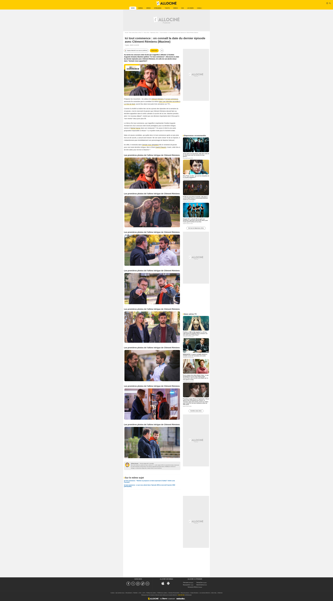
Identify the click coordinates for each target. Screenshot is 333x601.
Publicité (135, 592)
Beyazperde (186, 584)
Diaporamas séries (154, 32)
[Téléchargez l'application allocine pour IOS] (163, 583)
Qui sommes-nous (120, 592)
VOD (182, 8)
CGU (140, 592)
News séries (146, 32)
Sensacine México (193, 587)
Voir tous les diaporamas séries (196, 228)
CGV (144, 592)
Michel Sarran (135, 128)
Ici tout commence (171, 99)
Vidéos (175, 8)
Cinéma (140, 8)
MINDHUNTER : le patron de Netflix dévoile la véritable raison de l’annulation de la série (195, 355)
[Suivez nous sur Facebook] (128, 584)
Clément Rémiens (157, 99)
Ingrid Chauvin (161, 147)
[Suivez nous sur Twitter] (133, 584)
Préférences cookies (162, 592)
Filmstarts (186, 582)
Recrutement (129, 592)
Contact (112, 592)
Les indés (190, 8)
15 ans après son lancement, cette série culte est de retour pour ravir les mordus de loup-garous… (196, 155)
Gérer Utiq (213, 592)
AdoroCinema (200, 584)
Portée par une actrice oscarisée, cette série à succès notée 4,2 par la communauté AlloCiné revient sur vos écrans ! (195, 198)
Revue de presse (185, 592)
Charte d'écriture (194, 592)
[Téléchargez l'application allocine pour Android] (169, 583)
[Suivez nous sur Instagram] (138, 584)
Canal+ (199, 8)
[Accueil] (166, 3)
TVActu (167, 8)
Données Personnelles (173, 592)
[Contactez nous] (148, 584)
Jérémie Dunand (134, 463)
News (133, 8)
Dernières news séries (196, 410)
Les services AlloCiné (205, 592)
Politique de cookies (151, 592)
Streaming (157, 8)
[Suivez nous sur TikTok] (143, 584)
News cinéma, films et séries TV (136, 32)
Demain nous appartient (150, 145)
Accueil (126, 32)
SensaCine (199, 582)
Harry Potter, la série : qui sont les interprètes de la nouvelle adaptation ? (196, 176)
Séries (148, 8)
